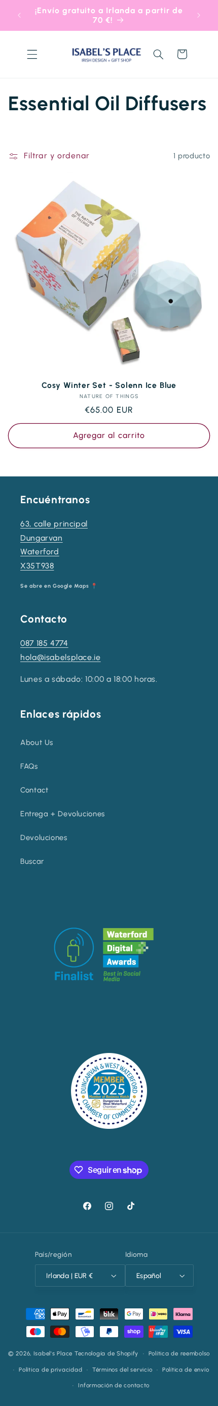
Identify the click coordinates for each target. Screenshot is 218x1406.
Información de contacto (114, 1385)
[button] (32, 54)
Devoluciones (43, 837)
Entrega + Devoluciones (62, 813)
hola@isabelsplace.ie (60, 657)
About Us (36, 742)
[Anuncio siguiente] (199, 15)
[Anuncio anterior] (19, 15)
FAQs (29, 766)
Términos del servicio (122, 1369)
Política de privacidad (50, 1369)
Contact (34, 790)
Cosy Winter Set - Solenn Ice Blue (109, 385)
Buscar (32, 861)
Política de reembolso (179, 1353)
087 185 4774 (44, 643)
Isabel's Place (52, 1353)
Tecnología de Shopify (106, 1353)
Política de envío (185, 1369)
